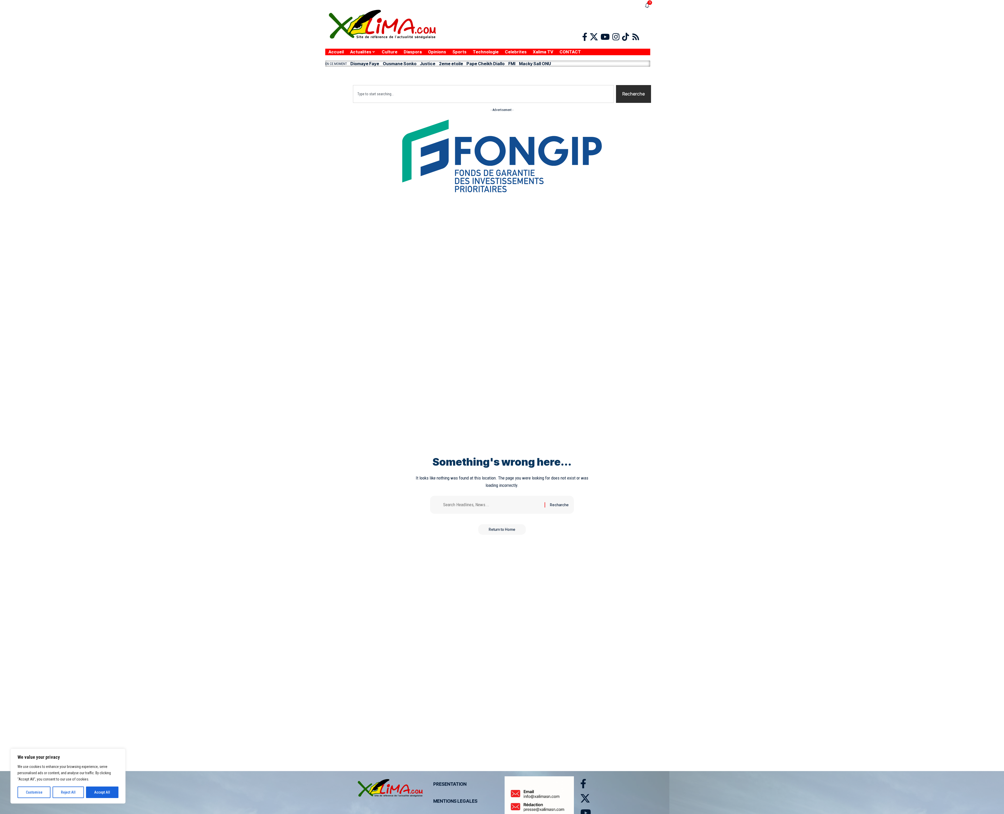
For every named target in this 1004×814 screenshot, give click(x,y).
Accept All (102, 792)
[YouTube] (605, 37)
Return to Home (502, 529)
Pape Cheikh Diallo (485, 63)
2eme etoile (451, 63)
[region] (68, 776)
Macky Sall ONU (535, 63)
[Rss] (635, 37)
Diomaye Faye (364, 63)
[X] (594, 37)
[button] (488, 74)
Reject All (68, 792)
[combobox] (483, 94)
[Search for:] (492, 505)
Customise (34, 792)
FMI (511, 63)
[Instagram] (616, 37)
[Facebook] (585, 37)
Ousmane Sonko (400, 63)
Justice (427, 63)
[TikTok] (625, 37)
